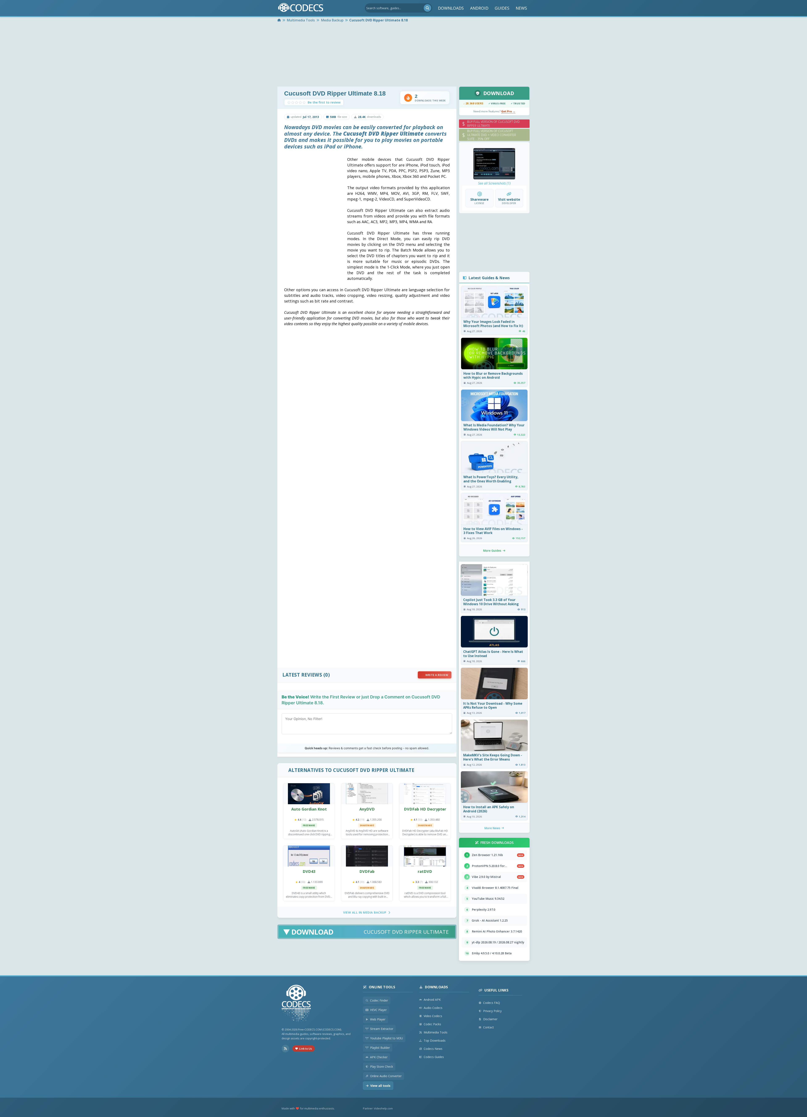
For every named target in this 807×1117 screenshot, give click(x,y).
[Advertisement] (403, 55)
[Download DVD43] (309, 856)
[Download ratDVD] (425, 856)
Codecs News (433, 1049)
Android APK (432, 1000)
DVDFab (366, 871)
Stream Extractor (381, 1029)
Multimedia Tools (435, 1032)
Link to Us (305, 1048)
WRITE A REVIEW (436, 675)
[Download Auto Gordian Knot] (309, 793)
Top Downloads (435, 1040)
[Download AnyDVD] (367, 793)
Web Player (377, 1019)
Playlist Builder (380, 1048)
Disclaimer (490, 1019)
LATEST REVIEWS (302, 675)
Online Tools (382, 987)
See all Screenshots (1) (494, 183)
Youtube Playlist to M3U (386, 1038)
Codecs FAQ (491, 1003)
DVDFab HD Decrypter (425, 809)
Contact (488, 1027)
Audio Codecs (433, 1008)
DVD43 (309, 871)
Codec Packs (432, 1024)
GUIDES (502, 8)
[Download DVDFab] (367, 856)
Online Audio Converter (386, 1076)
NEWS (521, 8)
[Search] (427, 8)
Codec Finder (379, 1000)
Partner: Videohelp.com (378, 1108)
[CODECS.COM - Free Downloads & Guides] (296, 1004)
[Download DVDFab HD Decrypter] (425, 793)
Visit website (509, 199)
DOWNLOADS (451, 8)
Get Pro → (508, 111)
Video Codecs (433, 1016)
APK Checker (379, 1057)
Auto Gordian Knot (309, 809)
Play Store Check (381, 1067)
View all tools (380, 1086)
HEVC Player (378, 1010)
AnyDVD (367, 809)
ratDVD (425, 871)
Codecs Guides (434, 1057)
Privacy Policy (492, 1011)
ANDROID (479, 8)
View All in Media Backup (364, 912)
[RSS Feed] (285, 1048)
